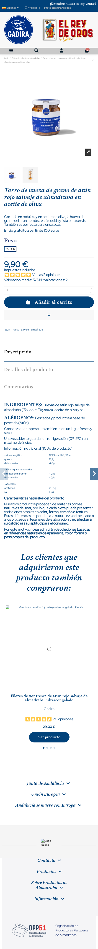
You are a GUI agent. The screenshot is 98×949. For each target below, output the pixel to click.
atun (7, 329)
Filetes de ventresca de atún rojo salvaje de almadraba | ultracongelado (49, 698)
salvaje (25, 329)
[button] (43, 748)
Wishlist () (34, 8)
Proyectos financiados (57, 8)
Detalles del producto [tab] (28, 369)
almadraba (37, 329)
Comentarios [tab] (18, 386)
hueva (15, 329)
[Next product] (93, 60)
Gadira (49, 708)
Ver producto (49, 737)
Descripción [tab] (17, 351)
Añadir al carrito (53, 302)
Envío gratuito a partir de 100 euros (31, 230)
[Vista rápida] (52, 691)
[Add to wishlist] (49, 315)
